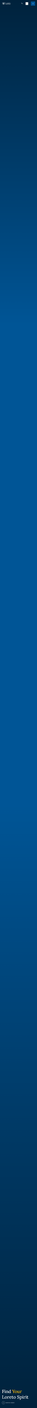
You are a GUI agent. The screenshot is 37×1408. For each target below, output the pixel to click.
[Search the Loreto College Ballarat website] (27, 3)
